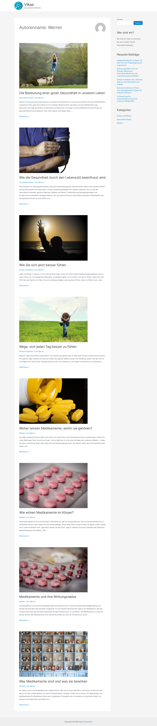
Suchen (120, 19)
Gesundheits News (26, 98)
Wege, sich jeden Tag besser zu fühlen (48, 347)
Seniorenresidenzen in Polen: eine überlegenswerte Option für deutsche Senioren (129, 90)
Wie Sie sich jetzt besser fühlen (42, 265)
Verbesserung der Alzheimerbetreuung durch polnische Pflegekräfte (127, 98)
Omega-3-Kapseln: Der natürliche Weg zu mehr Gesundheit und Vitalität (130, 82)
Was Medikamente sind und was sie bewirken (53, 681)
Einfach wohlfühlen (26, 270)
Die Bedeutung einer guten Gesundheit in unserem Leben (62, 93)
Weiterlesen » (24, 116)
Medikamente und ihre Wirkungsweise (47, 597)
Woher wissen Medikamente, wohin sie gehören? (55, 428)
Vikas (29, 4)
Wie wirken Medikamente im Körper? (46, 512)
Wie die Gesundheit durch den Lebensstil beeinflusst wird (62, 177)
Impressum (88, 722)
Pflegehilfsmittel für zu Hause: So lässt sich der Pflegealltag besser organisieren (129, 62)
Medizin (22, 433)
